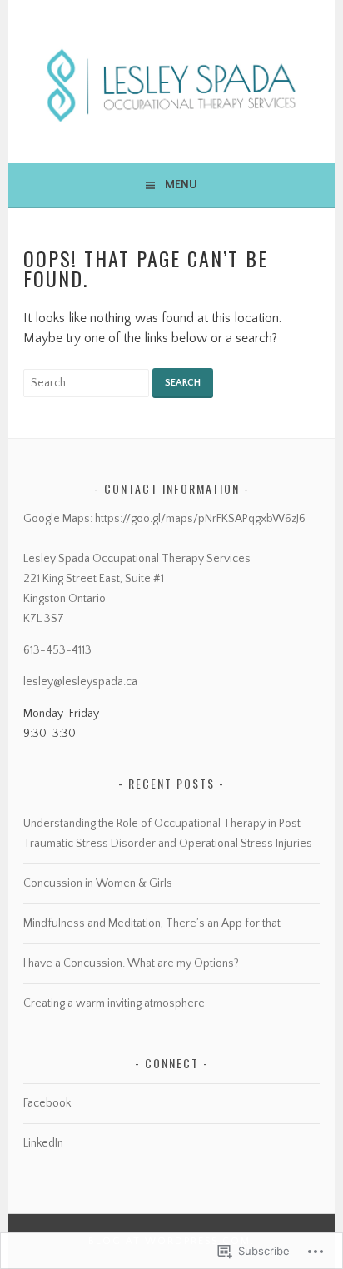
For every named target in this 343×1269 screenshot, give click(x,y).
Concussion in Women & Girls (97, 883)
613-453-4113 (57, 650)
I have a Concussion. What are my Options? (131, 963)
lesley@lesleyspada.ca (80, 682)
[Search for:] (87, 382)
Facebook (47, 1103)
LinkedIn (43, 1143)
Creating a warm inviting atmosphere (114, 1003)
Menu (181, 185)
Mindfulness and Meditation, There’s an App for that (152, 923)
